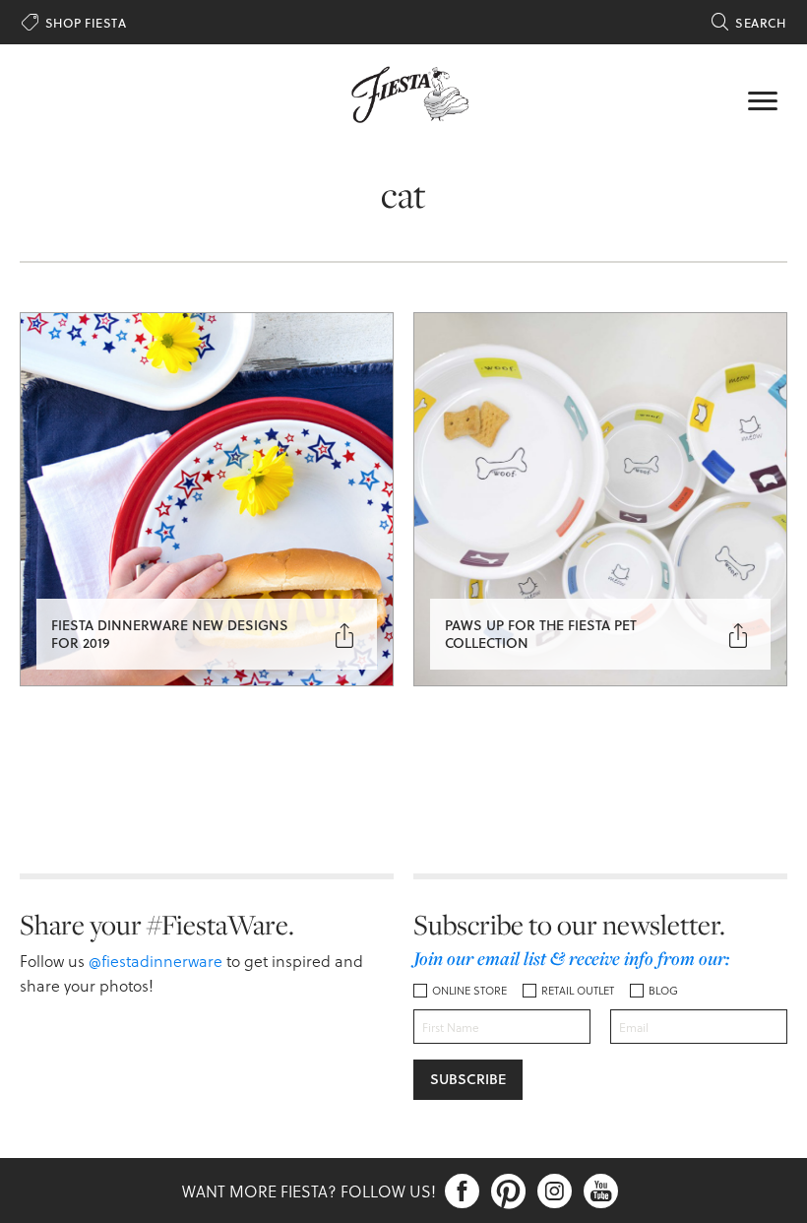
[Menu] (762, 98)
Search (748, 23)
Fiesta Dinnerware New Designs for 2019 (169, 633)
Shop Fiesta (74, 23)
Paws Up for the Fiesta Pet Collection (541, 633)
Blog (663, 990)
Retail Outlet (577, 990)
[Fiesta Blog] (403, 92)
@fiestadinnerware (155, 960)
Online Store (469, 990)
